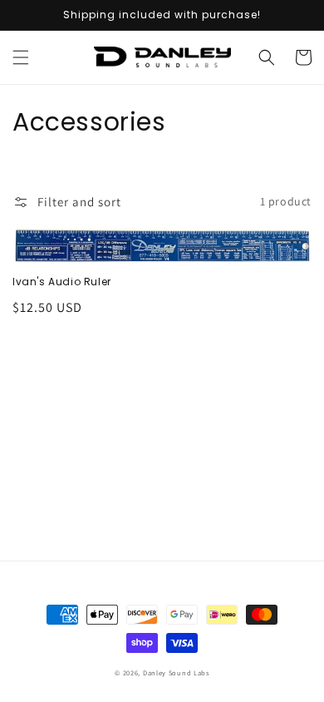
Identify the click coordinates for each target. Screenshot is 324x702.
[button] (20, 57)
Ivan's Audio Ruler (61, 282)
